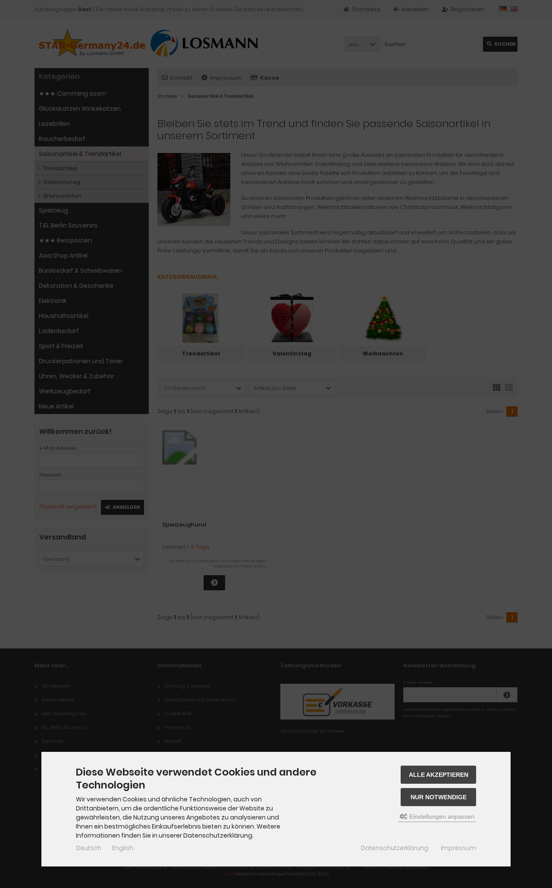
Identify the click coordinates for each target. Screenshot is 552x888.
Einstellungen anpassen (441, 816)
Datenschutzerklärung (394, 848)
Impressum (458, 848)
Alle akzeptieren (438, 774)
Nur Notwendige (439, 797)
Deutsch (88, 848)
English (122, 848)
